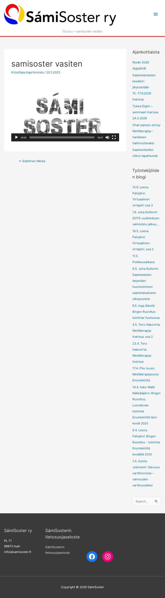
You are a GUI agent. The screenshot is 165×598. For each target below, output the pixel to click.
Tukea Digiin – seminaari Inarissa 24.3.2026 (145, 112)
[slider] (62, 137)
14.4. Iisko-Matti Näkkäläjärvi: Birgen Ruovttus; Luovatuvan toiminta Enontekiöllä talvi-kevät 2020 (146, 405)
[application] (65, 111)
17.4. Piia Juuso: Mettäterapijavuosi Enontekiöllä (145, 374)
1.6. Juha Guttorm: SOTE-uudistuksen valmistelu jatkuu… (145, 218)
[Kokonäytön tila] (114, 137)
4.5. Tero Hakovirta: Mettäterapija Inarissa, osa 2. (146, 331)
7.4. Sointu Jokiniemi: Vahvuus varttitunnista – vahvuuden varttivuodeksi (146, 473)
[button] (65, 111)
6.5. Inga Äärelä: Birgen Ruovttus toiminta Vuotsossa (146, 312)
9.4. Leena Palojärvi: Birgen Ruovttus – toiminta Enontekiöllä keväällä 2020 (146, 442)
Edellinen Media (32, 161)
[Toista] (16, 137)
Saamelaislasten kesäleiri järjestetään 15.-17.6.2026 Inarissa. (144, 87)
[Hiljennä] (107, 137)
